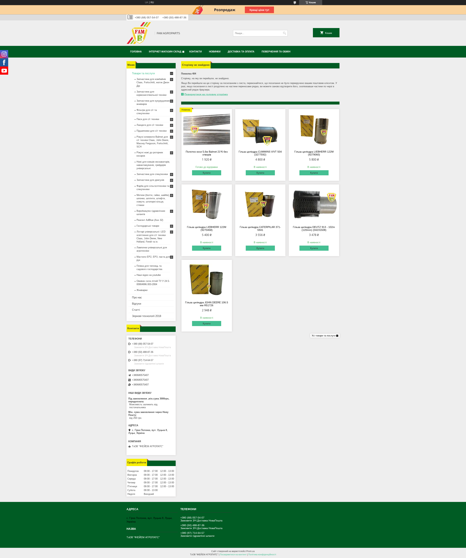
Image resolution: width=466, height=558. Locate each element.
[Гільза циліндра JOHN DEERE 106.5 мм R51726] (206, 280)
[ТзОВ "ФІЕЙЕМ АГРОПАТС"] (139, 33)
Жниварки (142, 290)
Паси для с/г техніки (148, 119)
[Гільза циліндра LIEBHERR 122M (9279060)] (314, 129)
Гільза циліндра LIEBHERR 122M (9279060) (314, 153)
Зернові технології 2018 (146, 316)
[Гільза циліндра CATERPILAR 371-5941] (260, 204)
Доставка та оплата (241, 51)
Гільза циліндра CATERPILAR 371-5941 (260, 228)
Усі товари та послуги (323, 335)
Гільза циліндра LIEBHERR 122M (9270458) (206, 228)
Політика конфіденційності (262, 554)
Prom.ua (250, 551)
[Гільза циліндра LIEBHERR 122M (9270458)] (206, 204)
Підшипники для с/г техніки (152, 130)
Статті (136, 309)
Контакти (195, 51)
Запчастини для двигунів (150, 180)
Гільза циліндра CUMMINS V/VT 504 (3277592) (260, 153)
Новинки (214, 51)
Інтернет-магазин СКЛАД (165, 51)
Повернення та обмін (276, 51)
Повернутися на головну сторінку (206, 94)
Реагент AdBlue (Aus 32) (150, 220)
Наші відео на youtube (149, 275)
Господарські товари (148, 225)
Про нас (137, 297)
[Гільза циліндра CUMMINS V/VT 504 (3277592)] (260, 129)
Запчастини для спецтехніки (152, 174)
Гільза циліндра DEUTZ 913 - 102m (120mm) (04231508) (314, 228)
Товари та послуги (143, 73)
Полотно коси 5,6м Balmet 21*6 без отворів (207, 153)
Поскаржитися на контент (233, 554)
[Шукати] (284, 33)
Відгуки (136, 303)
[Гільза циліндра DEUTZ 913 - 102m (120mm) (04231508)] (314, 204)
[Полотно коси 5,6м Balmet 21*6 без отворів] (206, 129)
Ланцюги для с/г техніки (150, 125)
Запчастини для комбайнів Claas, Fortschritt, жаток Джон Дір (153, 82)
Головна (136, 51)
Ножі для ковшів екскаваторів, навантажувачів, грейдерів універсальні (153, 165)
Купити (206, 172)
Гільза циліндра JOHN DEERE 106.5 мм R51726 (206, 304)
